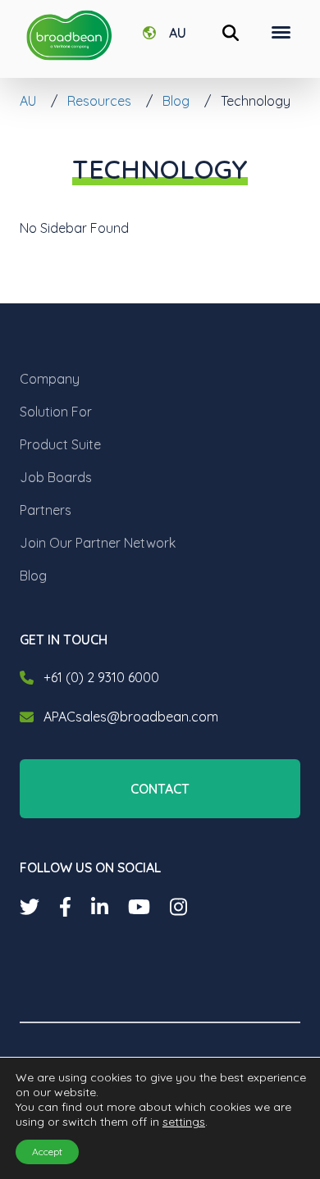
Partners (45, 510)
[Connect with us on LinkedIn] (99, 907)
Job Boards (56, 477)
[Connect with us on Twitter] (29, 907)
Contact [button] (160, 789)
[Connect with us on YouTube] (139, 907)
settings (183, 1121)
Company (50, 379)
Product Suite (60, 444)
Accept (47, 1151)
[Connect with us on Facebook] (65, 907)
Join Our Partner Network (98, 543)
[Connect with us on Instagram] (178, 907)
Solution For (56, 411)
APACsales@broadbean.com (130, 716)
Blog (33, 575)
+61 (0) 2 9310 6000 (101, 677)
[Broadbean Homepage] (69, 36)
